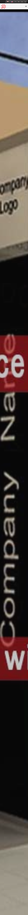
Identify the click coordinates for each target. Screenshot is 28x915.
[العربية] (8, 1)
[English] (12, 1)
